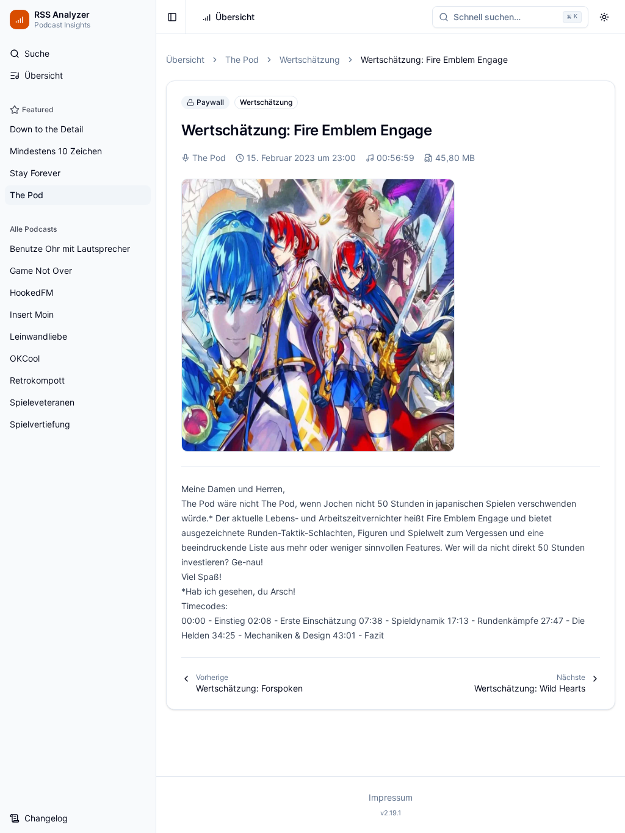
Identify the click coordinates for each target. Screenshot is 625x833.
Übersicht (185, 59)
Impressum (391, 797)
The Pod (242, 59)
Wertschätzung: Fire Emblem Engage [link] (434, 59)
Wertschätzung (310, 59)
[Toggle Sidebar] (156, 416)
